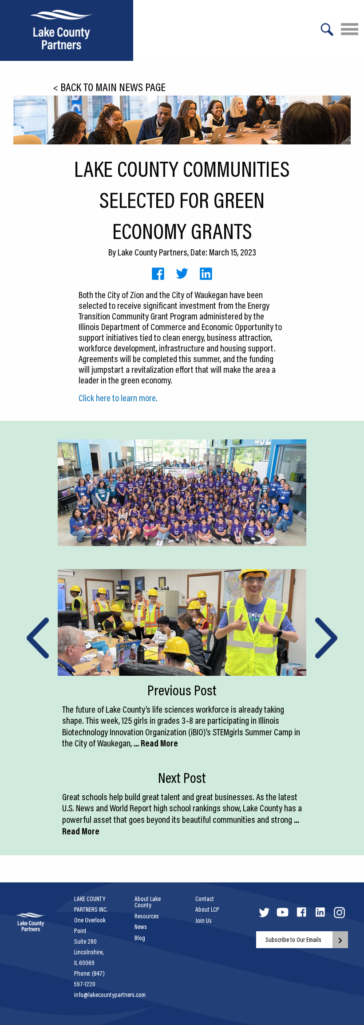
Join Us (203, 921)
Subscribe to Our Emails (293, 940)
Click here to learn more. (118, 397)
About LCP (207, 909)
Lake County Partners (152, 252)
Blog (140, 938)
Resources (147, 916)
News (141, 927)
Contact (204, 899)
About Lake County (148, 902)
